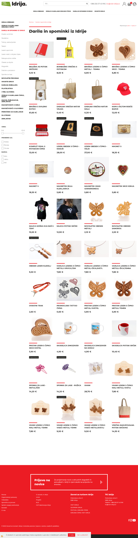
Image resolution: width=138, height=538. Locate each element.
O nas (4, 510)
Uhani (87, 385)
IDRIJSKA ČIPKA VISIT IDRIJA (80, 513)
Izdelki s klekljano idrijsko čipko (58, 11)
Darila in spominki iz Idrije (82, 11)
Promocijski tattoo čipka (67, 307)
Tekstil (4, 46)
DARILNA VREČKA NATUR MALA (96, 108)
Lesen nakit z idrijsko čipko (11, 54)
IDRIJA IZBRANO (38, 11)
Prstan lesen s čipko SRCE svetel (40, 347)
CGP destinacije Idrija (43, 505)
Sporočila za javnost (8, 502)
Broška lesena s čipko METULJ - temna (95, 68)
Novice (4, 494)
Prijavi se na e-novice (102, 482)
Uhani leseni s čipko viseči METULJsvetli (94, 426)
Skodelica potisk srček (124, 346)
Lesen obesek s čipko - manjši (68, 147)
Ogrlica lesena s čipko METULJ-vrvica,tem (68, 267)
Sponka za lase (7, 74)
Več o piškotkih (82, 535)
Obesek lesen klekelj (40, 266)
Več (41, 50)
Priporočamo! (61, 38)
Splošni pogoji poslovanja (10, 505)
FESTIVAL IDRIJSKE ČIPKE (79, 510)
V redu (71, 535)
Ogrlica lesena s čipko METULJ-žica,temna (124, 267)
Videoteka (5, 500)
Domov (31, 22)
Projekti (38, 500)
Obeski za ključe (7, 62)
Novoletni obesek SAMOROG (121, 227)
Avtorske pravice (29, 526)
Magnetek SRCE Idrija (123, 186)
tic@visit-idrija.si (113, 4)
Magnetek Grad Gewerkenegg (92, 187)
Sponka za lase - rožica (69, 385)
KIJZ (37, 502)
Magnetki (5, 66)
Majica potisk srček (67, 226)
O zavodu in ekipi (42, 494)
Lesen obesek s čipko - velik (95, 147)
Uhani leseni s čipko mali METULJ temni (39, 426)
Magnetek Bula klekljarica (64, 187)
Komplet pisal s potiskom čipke (37, 147)
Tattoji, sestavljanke (9, 42)
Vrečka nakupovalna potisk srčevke (123, 426)
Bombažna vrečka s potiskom (67, 68)
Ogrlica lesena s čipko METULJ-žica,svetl (96, 267)
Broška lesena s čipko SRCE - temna (123, 68)
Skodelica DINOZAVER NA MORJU (95, 347)
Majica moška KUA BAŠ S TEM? (41, 227)
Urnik (38, 497)
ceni (128, 25)
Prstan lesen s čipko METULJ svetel (95, 307)
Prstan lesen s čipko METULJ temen (122, 307)
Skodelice (5, 38)
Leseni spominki (7, 50)
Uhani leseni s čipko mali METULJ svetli (122, 386)
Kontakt (4, 507)
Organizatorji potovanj (9, 497)
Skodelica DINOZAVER (68, 346)
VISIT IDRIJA (75, 505)
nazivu (133, 25)
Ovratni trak (36, 306)
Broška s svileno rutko (38, 108)
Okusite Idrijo (99, 11)
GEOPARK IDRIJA (76, 507)
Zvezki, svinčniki (7, 34)
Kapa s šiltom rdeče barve (122, 108)
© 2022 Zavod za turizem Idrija (12, 526)
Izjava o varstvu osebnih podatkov (47, 526)
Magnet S (116, 146)
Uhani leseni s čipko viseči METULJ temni (67, 426)
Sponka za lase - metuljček (37, 386)
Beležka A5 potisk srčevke (38, 68)
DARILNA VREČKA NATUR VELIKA (68, 108)
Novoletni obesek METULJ (93, 227)
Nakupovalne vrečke (9, 58)
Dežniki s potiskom (8, 70)
